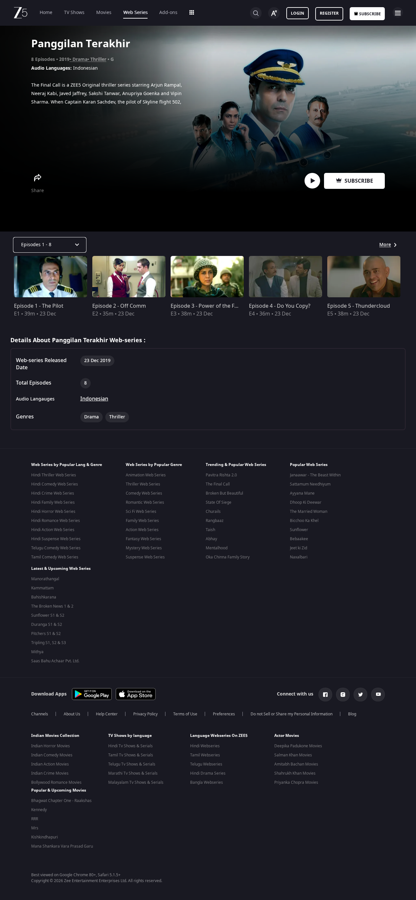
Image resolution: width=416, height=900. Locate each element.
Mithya (37, 652)
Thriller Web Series (143, 484)
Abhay (211, 539)
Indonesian (94, 398)
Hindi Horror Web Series (53, 511)
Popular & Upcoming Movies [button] (58, 790)
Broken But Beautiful (224, 493)
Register (329, 13)
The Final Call (218, 484)
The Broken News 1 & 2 (52, 606)
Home (46, 12)
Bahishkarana (43, 597)
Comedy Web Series (144, 493)
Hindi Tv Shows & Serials (130, 746)
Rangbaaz (215, 521)
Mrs (34, 828)
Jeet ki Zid (298, 548)
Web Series (135, 12)
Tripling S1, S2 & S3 (48, 643)
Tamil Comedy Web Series (54, 557)
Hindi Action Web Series (52, 530)
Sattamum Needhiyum (310, 484)
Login (297, 13)
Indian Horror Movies (50, 746)
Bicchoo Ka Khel (304, 521)
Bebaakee (299, 539)
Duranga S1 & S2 (46, 624)
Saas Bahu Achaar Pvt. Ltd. (55, 661)
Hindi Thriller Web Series (53, 475)
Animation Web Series (146, 475)
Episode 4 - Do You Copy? (279, 306)
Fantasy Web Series (143, 539)
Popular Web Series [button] (309, 465)
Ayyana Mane (302, 493)
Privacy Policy (145, 714)
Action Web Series (142, 530)
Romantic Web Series (145, 502)
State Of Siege (218, 502)
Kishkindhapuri (44, 837)
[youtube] (378, 694)
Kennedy (39, 810)
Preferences (224, 714)
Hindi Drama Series (208, 773)
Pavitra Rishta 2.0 (221, 475)
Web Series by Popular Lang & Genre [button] (66, 465)
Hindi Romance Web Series (55, 521)
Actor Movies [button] (286, 735)
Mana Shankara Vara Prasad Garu (62, 846)
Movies (103, 12)
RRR (34, 819)
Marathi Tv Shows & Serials (133, 773)
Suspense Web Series (145, 557)
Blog (352, 714)
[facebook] (325, 694)
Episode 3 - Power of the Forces (209, 306)
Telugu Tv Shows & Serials (131, 764)
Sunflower (299, 530)
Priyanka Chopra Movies (296, 782)
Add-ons (168, 12)
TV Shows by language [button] (130, 735)
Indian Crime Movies (50, 773)
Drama (79, 59)
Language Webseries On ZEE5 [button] (219, 735)
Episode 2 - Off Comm (119, 306)
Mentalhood (217, 548)
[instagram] (343, 694)
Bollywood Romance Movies (56, 782)
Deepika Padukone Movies (298, 746)
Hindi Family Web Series (53, 502)
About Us (72, 714)
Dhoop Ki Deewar (305, 502)
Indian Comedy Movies (51, 755)
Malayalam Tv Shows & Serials (135, 782)
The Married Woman (308, 511)
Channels (39, 714)
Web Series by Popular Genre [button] (154, 465)
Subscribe (358, 181)
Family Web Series (142, 521)
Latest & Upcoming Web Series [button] (61, 568)
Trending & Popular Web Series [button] (236, 465)
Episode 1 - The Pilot (38, 306)
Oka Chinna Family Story (228, 557)
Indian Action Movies (50, 764)
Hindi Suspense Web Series (56, 539)
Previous (6, 276)
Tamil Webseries (205, 755)
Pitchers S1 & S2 (46, 634)
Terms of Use (185, 714)
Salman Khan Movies (293, 755)
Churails (213, 511)
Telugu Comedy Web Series (56, 548)
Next (409, 276)
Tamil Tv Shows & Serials (130, 755)
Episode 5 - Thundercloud (358, 306)
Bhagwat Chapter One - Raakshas (61, 801)
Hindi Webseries (205, 746)
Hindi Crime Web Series (52, 493)
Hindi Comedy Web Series (54, 484)
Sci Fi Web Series (141, 511)
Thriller (98, 59)
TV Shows (74, 12)
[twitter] (360, 694)
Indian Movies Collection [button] (55, 735)
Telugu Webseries (206, 764)
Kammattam (42, 588)
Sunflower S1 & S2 (47, 615)
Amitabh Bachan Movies (296, 764)
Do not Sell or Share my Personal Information (291, 714)
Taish (210, 530)
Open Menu (398, 12)
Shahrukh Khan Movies (295, 773)
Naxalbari (298, 557)
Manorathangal (45, 579)
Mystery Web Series (144, 548)
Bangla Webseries (206, 782)
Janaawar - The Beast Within (315, 475)
